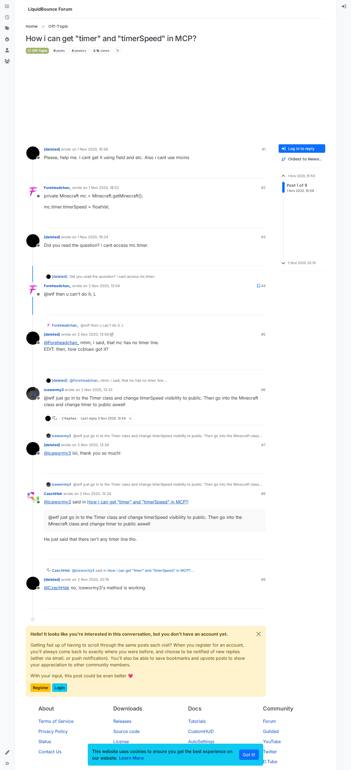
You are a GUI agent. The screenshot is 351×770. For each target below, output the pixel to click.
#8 (263, 493)
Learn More (131, 758)
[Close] (258, 634)
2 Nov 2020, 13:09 (93, 334)
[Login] (344, 6)
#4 (263, 286)
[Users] (7, 50)
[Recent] (7, 17)
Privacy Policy (53, 731)
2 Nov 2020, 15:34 (95, 493)
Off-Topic (39, 51)
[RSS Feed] (117, 51)
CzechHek (53, 493)
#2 (263, 187)
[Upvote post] (251, 171)
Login (60, 687)
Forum (269, 721)
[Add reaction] (240, 171)
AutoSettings (201, 741)
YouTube (272, 741)
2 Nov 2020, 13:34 (93, 445)
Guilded (271, 731)
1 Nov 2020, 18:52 (104, 187)
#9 (263, 579)
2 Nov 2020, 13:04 (104, 286)
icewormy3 (54, 389)
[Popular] (7, 39)
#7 (263, 445)
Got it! (249, 754)
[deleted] (52, 149)
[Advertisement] (175, 99)
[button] (7, 752)
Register (40, 687)
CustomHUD (201, 731)
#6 (263, 389)
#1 (263, 149)
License (121, 741)
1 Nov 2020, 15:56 (93, 149)
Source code (126, 731)
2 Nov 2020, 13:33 (96, 389)
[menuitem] (344, 6)
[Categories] (7, 6)
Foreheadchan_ (57, 187)
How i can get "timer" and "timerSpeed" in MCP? (137, 502)
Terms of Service (55, 721)
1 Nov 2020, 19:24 (93, 237)
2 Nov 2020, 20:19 (93, 579)
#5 (263, 334)
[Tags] (7, 28)
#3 (263, 237)
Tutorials (197, 721)
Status (44, 741)
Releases (122, 721)
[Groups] (7, 61)
